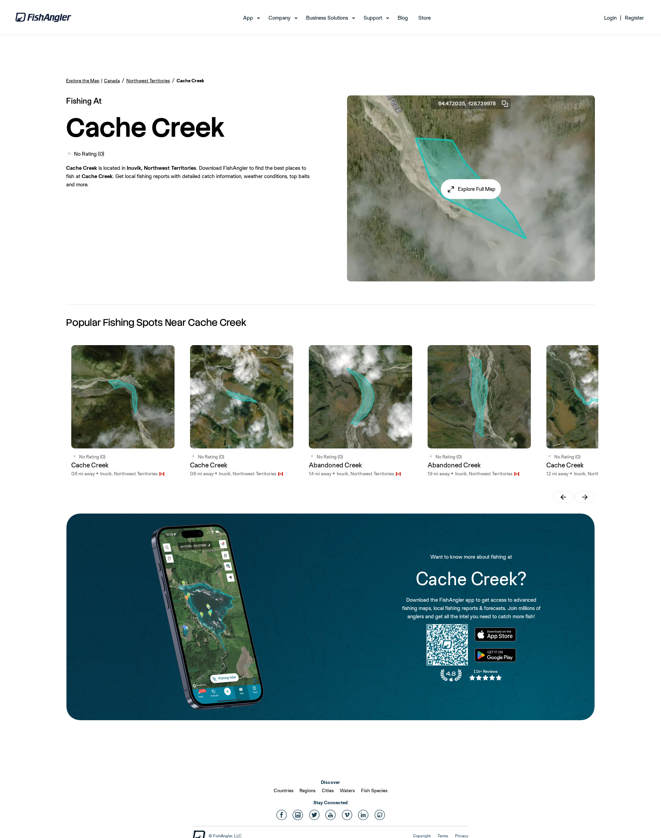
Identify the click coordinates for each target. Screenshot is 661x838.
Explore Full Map (476, 189)
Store (424, 17)
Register (634, 17)
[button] (471, 189)
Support (373, 17)
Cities (328, 790)
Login (610, 17)
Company (280, 17)
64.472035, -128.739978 (467, 103)
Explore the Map (82, 80)
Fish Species (374, 790)
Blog (403, 17)
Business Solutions (327, 17)
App (248, 17)
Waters (347, 790)
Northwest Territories (148, 80)
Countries (284, 790)
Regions (308, 790)
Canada (112, 80)
